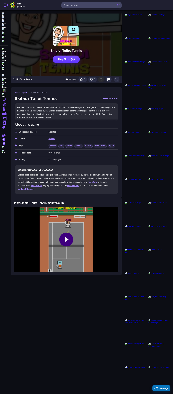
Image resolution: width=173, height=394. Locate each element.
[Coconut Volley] (159, 142)
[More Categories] (4, 68)
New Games (36, 185)
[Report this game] (109, 79)
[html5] (4, 86)
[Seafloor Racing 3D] (136, 354)
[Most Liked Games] (4, 26)
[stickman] (4, 95)
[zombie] (4, 109)
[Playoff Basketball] (136, 377)
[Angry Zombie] (136, 25)
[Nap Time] (136, 142)
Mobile (78, 146)
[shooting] (4, 104)
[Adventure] (4, 59)
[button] (116, 79)
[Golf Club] (136, 283)
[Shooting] (4, 50)
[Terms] (4, 143)
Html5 (69, 146)
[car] (4, 113)
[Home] (4, 14)
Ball (61, 146)
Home (17, 92)
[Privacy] (4, 151)
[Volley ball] (136, 48)
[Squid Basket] (136, 119)
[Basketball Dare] (159, 213)
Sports (25, 92)
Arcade (53, 146)
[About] (4, 147)
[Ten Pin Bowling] (159, 236)
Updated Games (25, 189)
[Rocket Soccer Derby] (159, 95)
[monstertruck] (4, 81)
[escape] (4, 122)
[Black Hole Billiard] (159, 166)
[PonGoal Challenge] (159, 48)
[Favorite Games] (4, 41)
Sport (111, 146)
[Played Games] (4, 33)
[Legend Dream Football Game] (159, 330)
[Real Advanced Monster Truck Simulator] (136, 330)
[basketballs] (159, 283)
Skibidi (88, 146)
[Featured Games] (4, 29)
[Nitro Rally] (159, 119)
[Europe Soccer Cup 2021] (159, 72)
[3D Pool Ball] (136, 213)
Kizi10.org (92, 182)
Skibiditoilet (100, 146)
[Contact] (4, 139)
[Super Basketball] (136, 166)
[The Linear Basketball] (136, 260)
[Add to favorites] (101, 79)
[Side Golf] (159, 260)
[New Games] (4, 18)
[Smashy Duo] (159, 25)
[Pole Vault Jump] (136, 189)
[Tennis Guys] (136, 236)
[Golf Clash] (159, 189)
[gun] (4, 118)
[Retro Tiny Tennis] (136, 72)
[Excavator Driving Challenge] (159, 354)
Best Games (73, 185)
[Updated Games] (4, 37)
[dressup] (4, 76)
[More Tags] (4, 127)
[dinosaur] (4, 99)
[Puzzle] (4, 63)
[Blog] (4, 135)
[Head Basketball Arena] (136, 307)
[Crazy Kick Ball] (159, 307)
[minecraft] (4, 90)
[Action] (4, 54)
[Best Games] (4, 22)
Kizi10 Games (20, 5)
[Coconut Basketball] (136, 95)
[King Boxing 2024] (159, 377)
